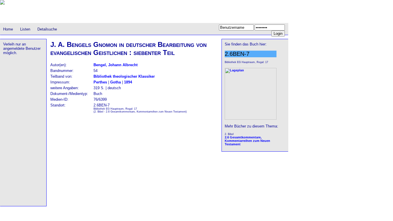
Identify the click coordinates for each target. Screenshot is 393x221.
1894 (128, 82)
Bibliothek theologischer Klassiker (124, 76)
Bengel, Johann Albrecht (116, 65)
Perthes (100, 82)
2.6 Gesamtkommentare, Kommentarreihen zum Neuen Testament (247, 141)
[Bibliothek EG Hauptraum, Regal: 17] (250, 118)
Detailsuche (47, 29)
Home (8, 29)
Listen (25, 29)
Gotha (115, 82)
